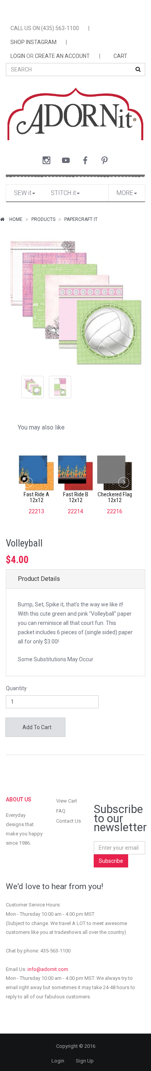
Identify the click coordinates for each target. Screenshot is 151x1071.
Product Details (39, 578)
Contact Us (68, 821)
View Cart (66, 801)
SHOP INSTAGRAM (33, 42)
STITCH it (63, 193)
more (125, 193)
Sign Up (85, 1060)
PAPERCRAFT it (81, 219)
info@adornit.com (47, 969)
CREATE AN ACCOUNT (62, 56)
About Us (18, 799)
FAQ (60, 811)
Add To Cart (36, 727)
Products (43, 219)
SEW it (22, 193)
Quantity (16, 688)
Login (57, 1060)
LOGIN (17, 56)
